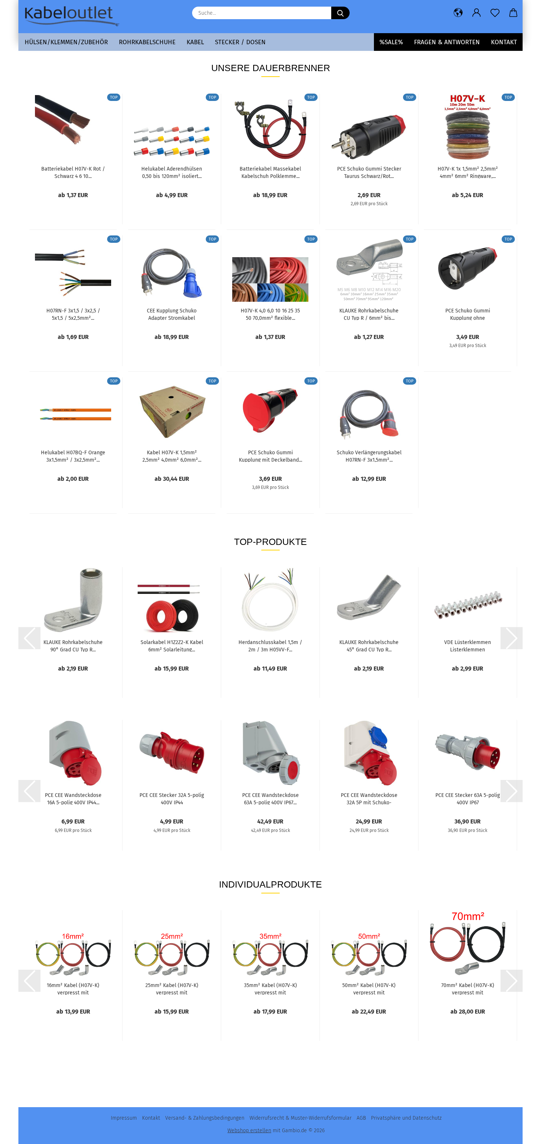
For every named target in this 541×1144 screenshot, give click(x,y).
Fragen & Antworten (447, 42)
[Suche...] (340, 13)
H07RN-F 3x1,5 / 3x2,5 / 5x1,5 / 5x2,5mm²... (73, 314)
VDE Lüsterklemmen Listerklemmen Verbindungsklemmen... (468, 645)
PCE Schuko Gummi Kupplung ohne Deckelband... (467, 314)
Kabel (195, 42)
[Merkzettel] (495, 13)
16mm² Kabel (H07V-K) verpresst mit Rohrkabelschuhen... (73, 988)
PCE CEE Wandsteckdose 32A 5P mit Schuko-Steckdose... (369, 798)
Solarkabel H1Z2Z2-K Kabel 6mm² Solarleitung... (172, 645)
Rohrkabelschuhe (147, 42)
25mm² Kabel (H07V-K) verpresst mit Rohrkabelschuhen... (171, 988)
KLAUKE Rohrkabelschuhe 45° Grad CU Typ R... (369, 645)
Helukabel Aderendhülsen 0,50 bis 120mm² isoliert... (171, 172)
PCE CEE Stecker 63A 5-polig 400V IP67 (467, 798)
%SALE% (391, 42)
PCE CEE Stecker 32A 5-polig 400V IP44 (171, 798)
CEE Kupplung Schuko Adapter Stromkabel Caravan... (172, 314)
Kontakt (504, 42)
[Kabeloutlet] (74, 16)
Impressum (124, 1118)
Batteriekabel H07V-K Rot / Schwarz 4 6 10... (73, 172)
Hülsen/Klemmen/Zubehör (66, 42)
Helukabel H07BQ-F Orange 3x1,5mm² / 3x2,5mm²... (73, 455)
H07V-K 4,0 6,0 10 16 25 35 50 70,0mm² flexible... (270, 314)
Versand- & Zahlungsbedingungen (204, 1118)
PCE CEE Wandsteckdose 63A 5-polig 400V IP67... (270, 798)
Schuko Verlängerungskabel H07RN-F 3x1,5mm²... (369, 455)
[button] (458, 13)
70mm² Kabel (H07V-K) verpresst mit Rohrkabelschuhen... (467, 988)
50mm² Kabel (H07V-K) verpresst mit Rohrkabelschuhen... (369, 988)
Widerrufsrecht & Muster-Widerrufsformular (300, 1118)
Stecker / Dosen (240, 42)
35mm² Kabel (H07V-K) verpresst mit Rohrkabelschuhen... (270, 988)
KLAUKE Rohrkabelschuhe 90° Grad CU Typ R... (73, 645)
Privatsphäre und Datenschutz (406, 1118)
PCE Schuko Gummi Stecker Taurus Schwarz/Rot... (369, 172)
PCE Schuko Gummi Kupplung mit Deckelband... (270, 455)
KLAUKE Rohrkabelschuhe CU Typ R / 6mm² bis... (369, 314)
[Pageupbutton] (521, 1133)
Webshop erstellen (249, 1130)
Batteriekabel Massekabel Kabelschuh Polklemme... (270, 172)
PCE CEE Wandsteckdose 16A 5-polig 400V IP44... (73, 798)
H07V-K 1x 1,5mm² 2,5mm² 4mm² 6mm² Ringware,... (468, 172)
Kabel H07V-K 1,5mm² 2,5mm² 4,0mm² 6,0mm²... (171, 455)
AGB (361, 1118)
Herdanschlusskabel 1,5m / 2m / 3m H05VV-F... (270, 645)
